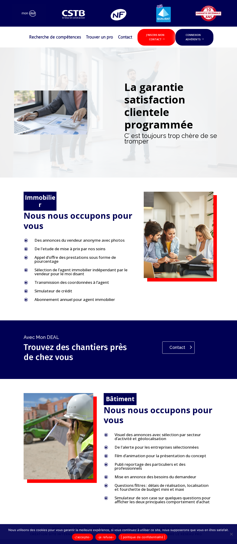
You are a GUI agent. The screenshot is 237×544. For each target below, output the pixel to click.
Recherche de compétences (55, 37)
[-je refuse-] (231, 534)
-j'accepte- (82, 537)
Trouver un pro (99, 37)
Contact (125, 37)
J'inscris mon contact (155, 37)
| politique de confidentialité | (143, 537)
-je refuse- (106, 537)
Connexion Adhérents (193, 37)
